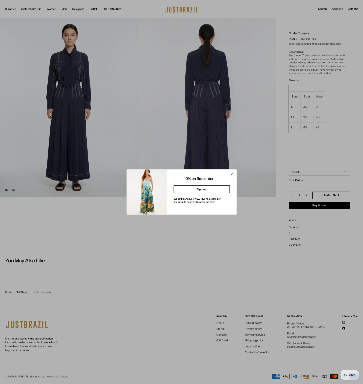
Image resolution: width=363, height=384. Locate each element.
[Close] (232, 173)
